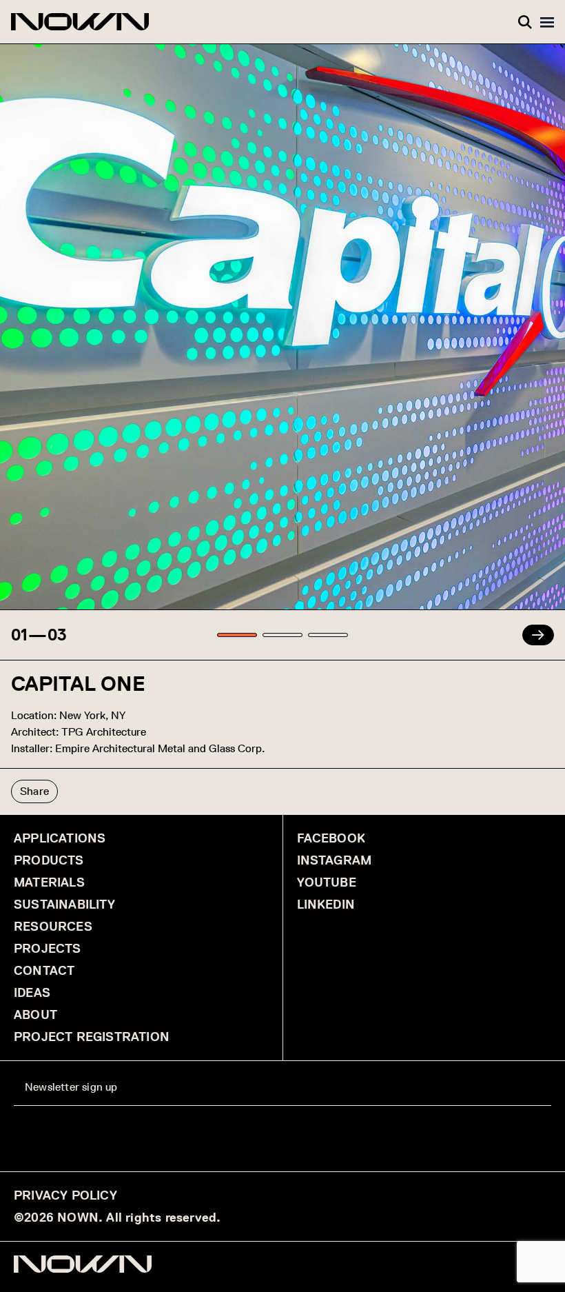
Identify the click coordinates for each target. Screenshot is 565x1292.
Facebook (331, 838)
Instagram (334, 860)
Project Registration (92, 1036)
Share (34, 791)
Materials (49, 882)
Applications (59, 838)
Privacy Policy (65, 1195)
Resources (53, 926)
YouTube (326, 882)
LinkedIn (326, 904)
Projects (47, 948)
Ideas (32, 992)
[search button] (525, 22)
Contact (44, 970)
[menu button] (547, 22)
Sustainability (64, 904)
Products (49, 860)
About (35, 1014)
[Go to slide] (237, 635)
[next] (538, 635)
